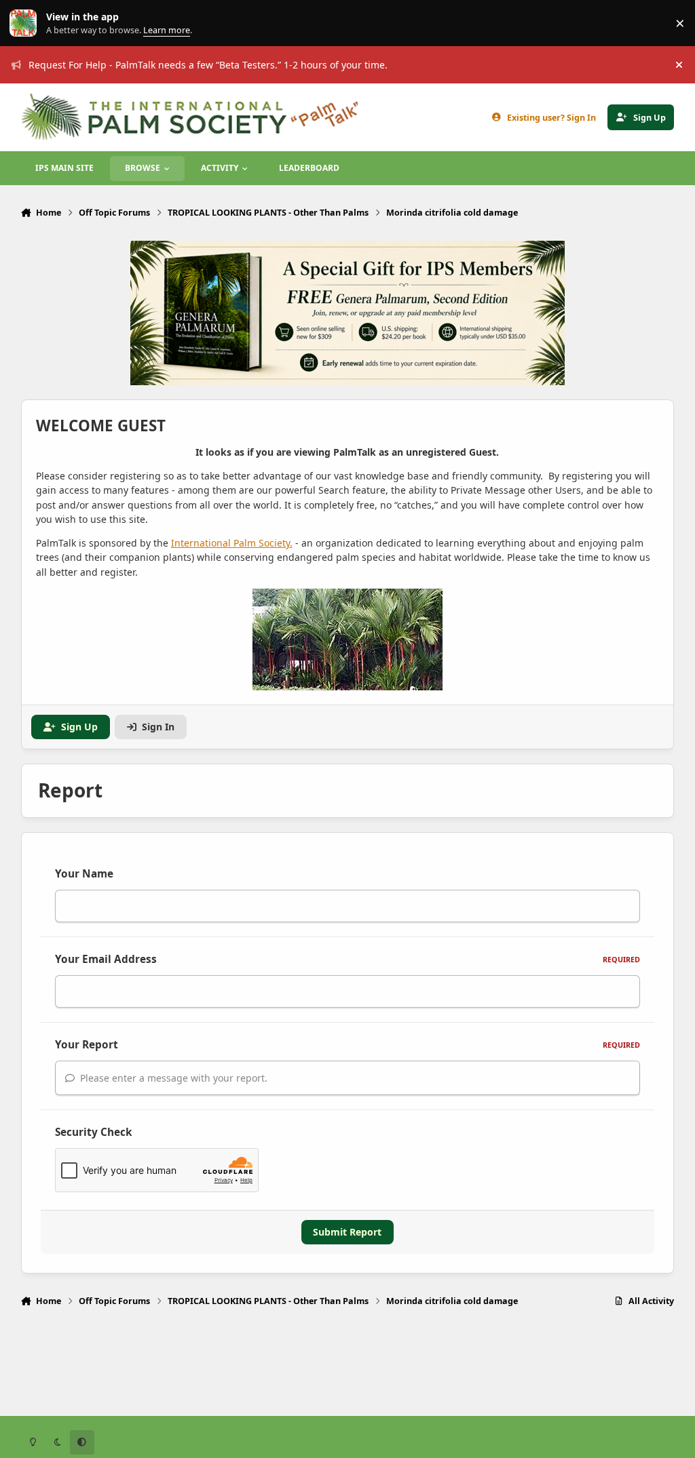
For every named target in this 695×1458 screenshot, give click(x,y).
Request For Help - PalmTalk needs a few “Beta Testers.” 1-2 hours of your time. (208, 64)
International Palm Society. (232, 542)
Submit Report (347, 1231)
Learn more (26, 23)
